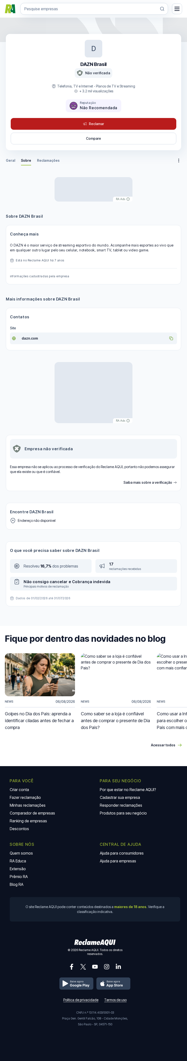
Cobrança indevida (91, 581)
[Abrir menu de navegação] (178, 160)
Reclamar (96, 124)
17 (111, 564)
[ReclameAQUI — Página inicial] (10, 8)
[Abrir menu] (177, 8)
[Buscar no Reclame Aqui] (162, 9)
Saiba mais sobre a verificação (147, 482)
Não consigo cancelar (46, 581)
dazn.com (30, 338)
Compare (93, 138)
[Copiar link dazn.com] (171, 338)
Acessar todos (163, 745)
